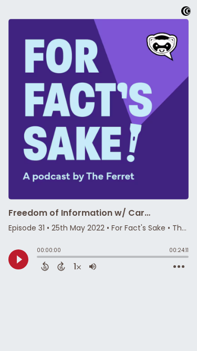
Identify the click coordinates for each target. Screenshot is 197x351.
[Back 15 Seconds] (45, 266)
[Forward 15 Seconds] (61, 266)
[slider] (39, 258)
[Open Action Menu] (179, 266)
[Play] (18, 259)
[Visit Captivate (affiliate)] (186, 12)
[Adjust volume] (92, 266)
